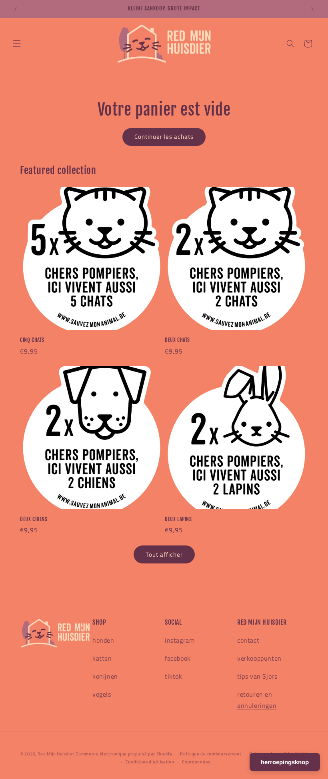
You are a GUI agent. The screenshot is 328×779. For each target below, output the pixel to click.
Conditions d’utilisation (150, 762)
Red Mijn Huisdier (56, 754)
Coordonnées (196, 762)
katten (102, 658)
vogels (101, 694)
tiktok (173, 676)
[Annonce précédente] (15, 9)
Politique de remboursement (210, 754)
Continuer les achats (164, 136)
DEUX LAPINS (178, 519)
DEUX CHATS (177, 340)
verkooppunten (259, 658)
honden (103, 640)
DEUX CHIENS (34, 519)
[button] (17, 43)
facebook (178, 658)
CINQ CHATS (32, 340)
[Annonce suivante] (312, 9)
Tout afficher (164, 554)
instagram (179, 640)
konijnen (105, 676)
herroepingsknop (285, 762)
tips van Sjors (257, 676)
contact (248, 640)
